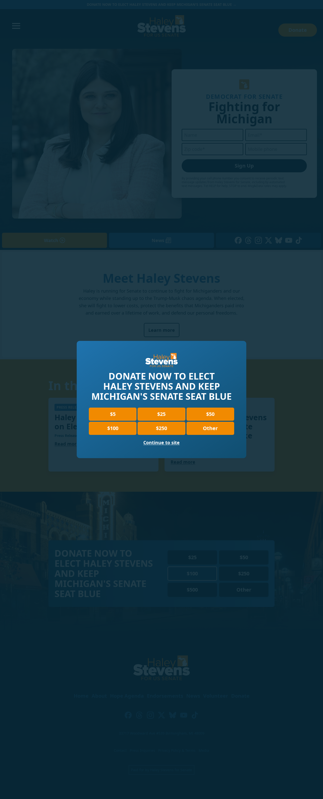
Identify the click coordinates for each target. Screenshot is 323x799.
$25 (161, 414)
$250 (161, 428)
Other (210, 428)
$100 (112, 428)
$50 (210, 414)
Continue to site (161, 442)
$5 (113, 414)
